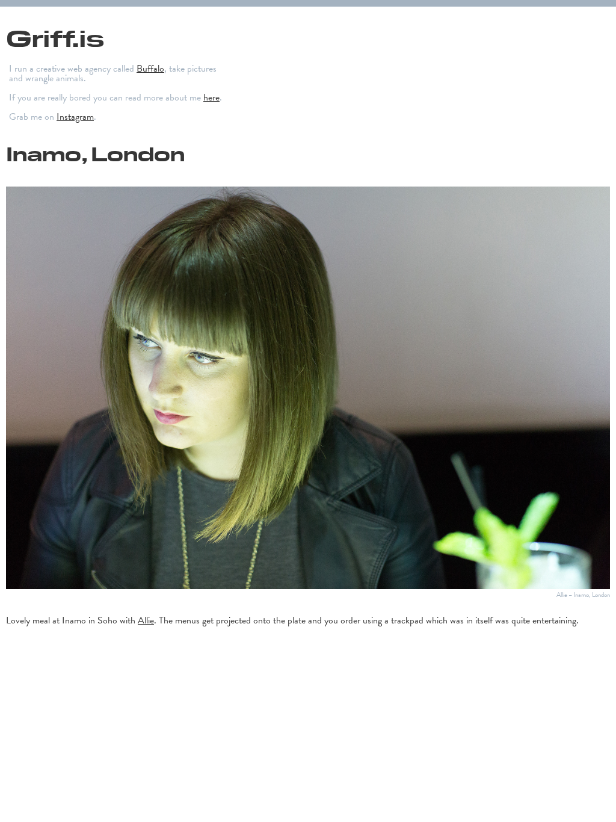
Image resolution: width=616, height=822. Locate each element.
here (211, 97)
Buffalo (150, 68)
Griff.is (55, 37)
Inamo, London (95, 152)
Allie (146, 620)
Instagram (75, 117)
